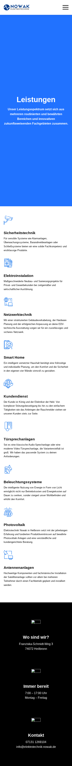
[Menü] (63, 7)
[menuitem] (63, 7)
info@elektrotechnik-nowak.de (36, 746)
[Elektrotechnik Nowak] (17, 7)
